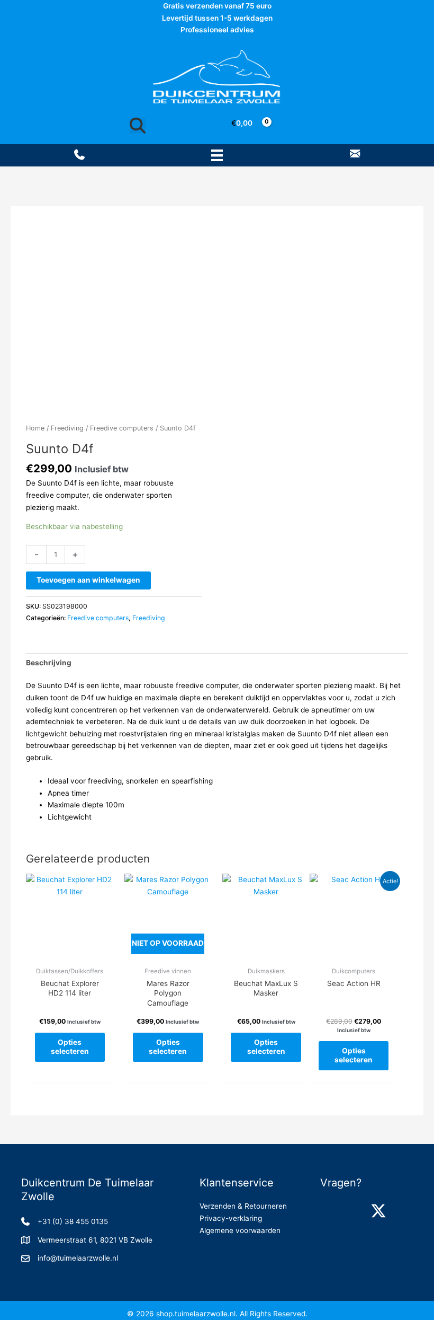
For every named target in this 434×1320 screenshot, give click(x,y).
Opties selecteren (70, 1047)
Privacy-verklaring (231, 1218)
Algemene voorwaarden (240, 1230)
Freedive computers (121, 428)
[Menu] (217, 155)
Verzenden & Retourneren (243, 1206)
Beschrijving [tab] (48, 662)
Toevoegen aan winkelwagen (88, 580)
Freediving (67, 428)
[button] (330, 1210)
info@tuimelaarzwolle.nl (78, 1258)
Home (35, 428)
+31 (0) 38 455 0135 (73, 1221)
